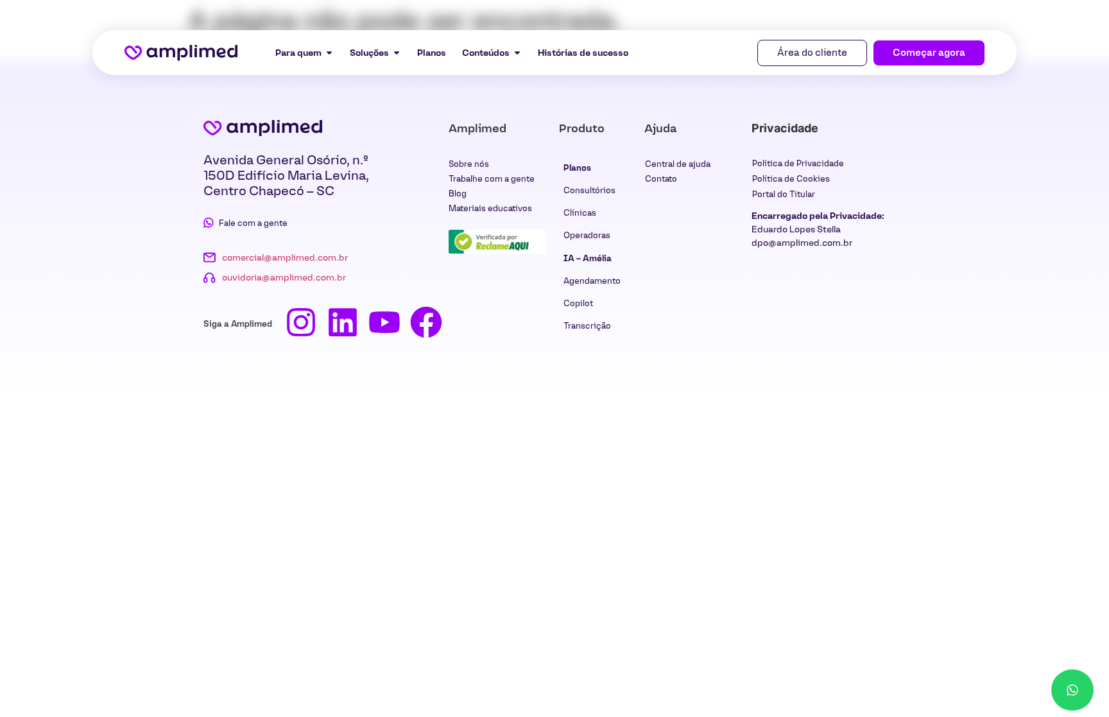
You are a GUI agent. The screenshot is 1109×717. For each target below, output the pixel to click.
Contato (661, 179)
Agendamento (592, 281)
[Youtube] (384, 322)
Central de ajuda (677, 164)
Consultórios (589, 190)
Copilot (578, 303)
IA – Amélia (587, 258)
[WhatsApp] (1072, 690)
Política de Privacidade (798, 163)
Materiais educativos (490, 208)
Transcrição (587, 326)
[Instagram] (301, 322)
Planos (577, 168)
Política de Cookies (791, 179)
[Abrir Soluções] (396, 53)
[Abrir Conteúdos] (517, 53)
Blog (458, 193)
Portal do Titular (783, 194)
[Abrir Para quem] (329, 53)
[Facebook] (426, 322)
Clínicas (579, 213)
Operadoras (586, 235)
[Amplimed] (262, 127)
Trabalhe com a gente (492, 179)
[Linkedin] (343, 322)
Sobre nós (469, 164)
